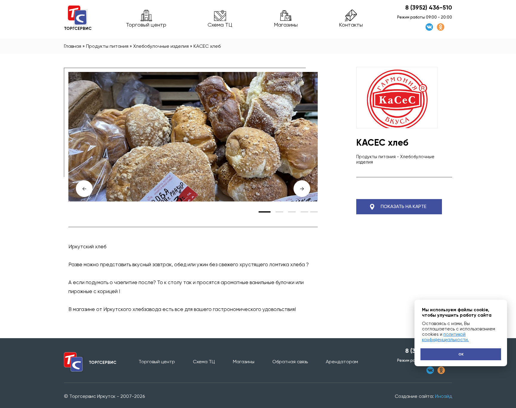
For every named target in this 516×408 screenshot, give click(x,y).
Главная (72, 46)
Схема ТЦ (220, 24)
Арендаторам (342, 361)
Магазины (286, 24)
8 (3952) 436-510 (428, 7)
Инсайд (443, 396)
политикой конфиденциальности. (445, 337)
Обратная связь (290, 361)
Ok (460, 354)
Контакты (351, 24)
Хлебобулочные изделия (161, 46)
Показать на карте (403, 206)
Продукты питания (107, 46)
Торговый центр (146, 24)
